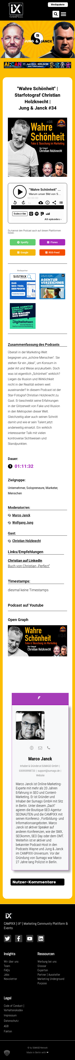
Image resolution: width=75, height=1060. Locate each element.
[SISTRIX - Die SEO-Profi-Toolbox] (23, 286)
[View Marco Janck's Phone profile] (48, 748)
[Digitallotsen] (23, 316)
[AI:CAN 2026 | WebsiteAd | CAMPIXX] (37, 64)
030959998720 (27, 770)
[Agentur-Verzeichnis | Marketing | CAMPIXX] (52, 286)
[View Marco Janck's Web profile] (31, 748)
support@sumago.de (49, 770)
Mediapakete (58, 4)
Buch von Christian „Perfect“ (29, 566)
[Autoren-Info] (40, 699)
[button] (55, 14)
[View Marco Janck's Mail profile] (40, 748)
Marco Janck (40, 759)
